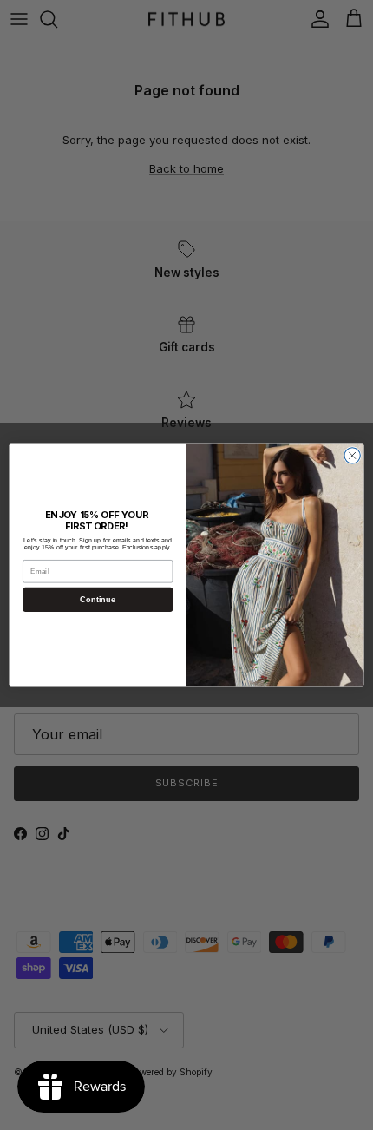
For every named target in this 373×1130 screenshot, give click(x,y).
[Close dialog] (352, 455)
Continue (97, 599)
